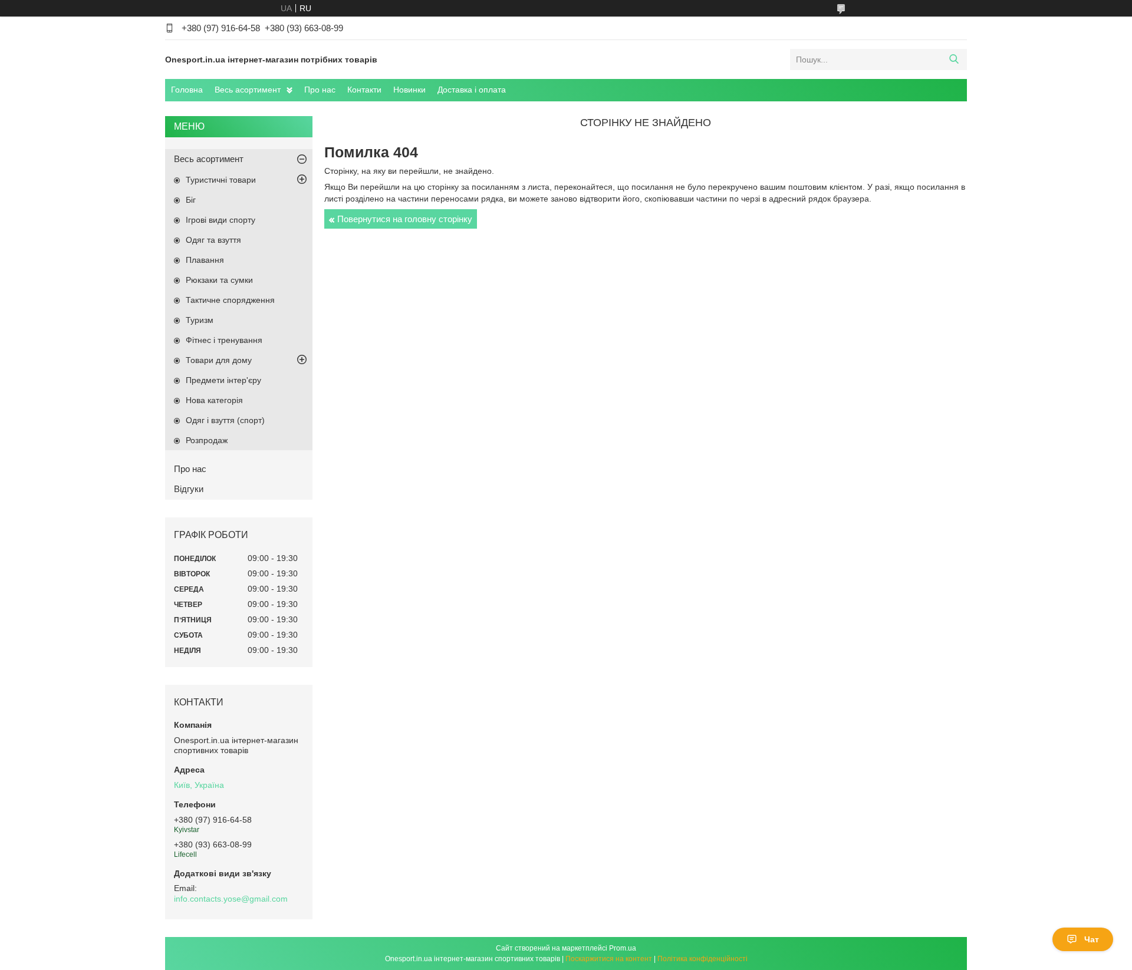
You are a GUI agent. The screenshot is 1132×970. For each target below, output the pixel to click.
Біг (191, 199)
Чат (1091, 939)
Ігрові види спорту (220, 220)
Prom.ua (622, 948)
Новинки (409, 89)
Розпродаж (207, 440)
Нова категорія (214, 400)
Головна (187, 89)
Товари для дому (219, 360)
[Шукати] (953, 59)
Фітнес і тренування (224, 340)
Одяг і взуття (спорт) (225, 420)
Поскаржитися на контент (608, 959)
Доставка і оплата (471, 89)
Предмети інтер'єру (223, 380)
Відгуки (188, 489)
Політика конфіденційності (702, 959)
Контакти (364, 89)
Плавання (205, 260)
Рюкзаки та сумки (219, 280)
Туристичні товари (221, 179)
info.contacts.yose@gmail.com (231, 898)
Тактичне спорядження (230, 300)
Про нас (319, 89)
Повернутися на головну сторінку (404, 219)
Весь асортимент (248, 89)
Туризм (199, 320)
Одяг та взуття (213, 240)
